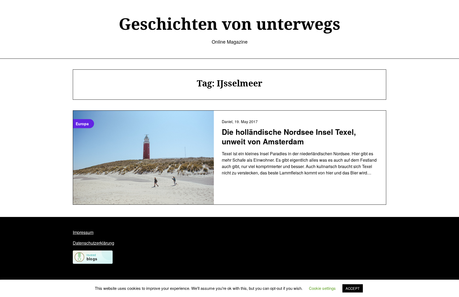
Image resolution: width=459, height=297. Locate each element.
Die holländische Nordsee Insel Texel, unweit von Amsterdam (289, 136)
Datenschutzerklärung (93, 243)
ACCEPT (353, 288)
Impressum (83, 232)
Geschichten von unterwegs (229, 23)
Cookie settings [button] (322, 288)
